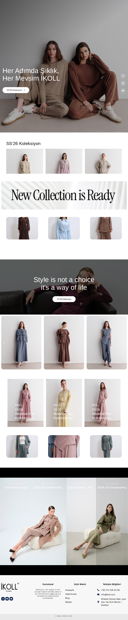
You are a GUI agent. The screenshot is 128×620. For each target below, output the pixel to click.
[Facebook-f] (123, 75)
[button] (4, 343)
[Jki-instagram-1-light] (123, 83)
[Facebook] (7, 599)
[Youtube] (123, 90)
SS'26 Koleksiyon (14, 90)
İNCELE (16, 562)
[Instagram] (3, 599)
